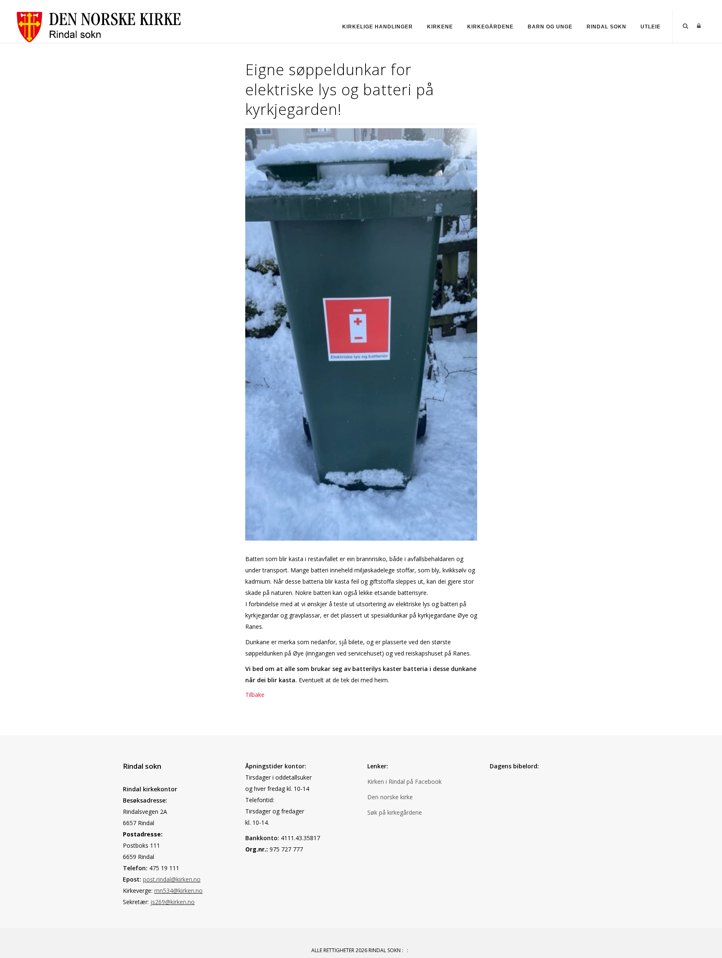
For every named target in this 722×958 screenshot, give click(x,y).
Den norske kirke (390, 797)
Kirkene (440, 27)
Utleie (651, 27)
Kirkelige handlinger (377, 27)
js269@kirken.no (172, 902)
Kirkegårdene (490, 27)
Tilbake (254, 695)
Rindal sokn (606, 27)
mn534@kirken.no (178, 890)
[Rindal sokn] (97, 26)
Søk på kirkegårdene (394, 812)
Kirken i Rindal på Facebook (404, 781)
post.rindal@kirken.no (172, 879)
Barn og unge (550, 27)
